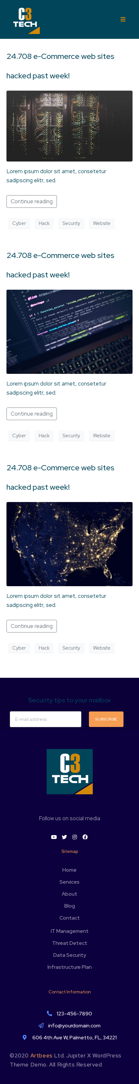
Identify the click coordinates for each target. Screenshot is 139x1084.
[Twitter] (64, 837)
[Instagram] (74, 837)
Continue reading (32, 201)
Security (71, 223)
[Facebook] (85, 837)
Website (102, 223)
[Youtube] (54, 837)
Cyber (19, 223)
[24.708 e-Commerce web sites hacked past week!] (69, 125)
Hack (44, 223)
